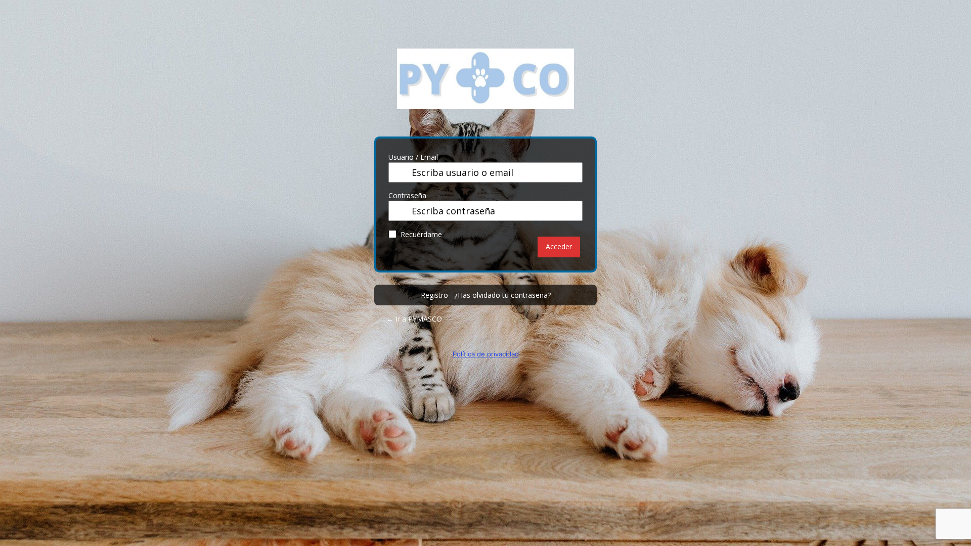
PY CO (485, 86)
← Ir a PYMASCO (414, 319)
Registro (434, 295)
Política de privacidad (486, 354)
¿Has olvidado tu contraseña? (502, 295)
